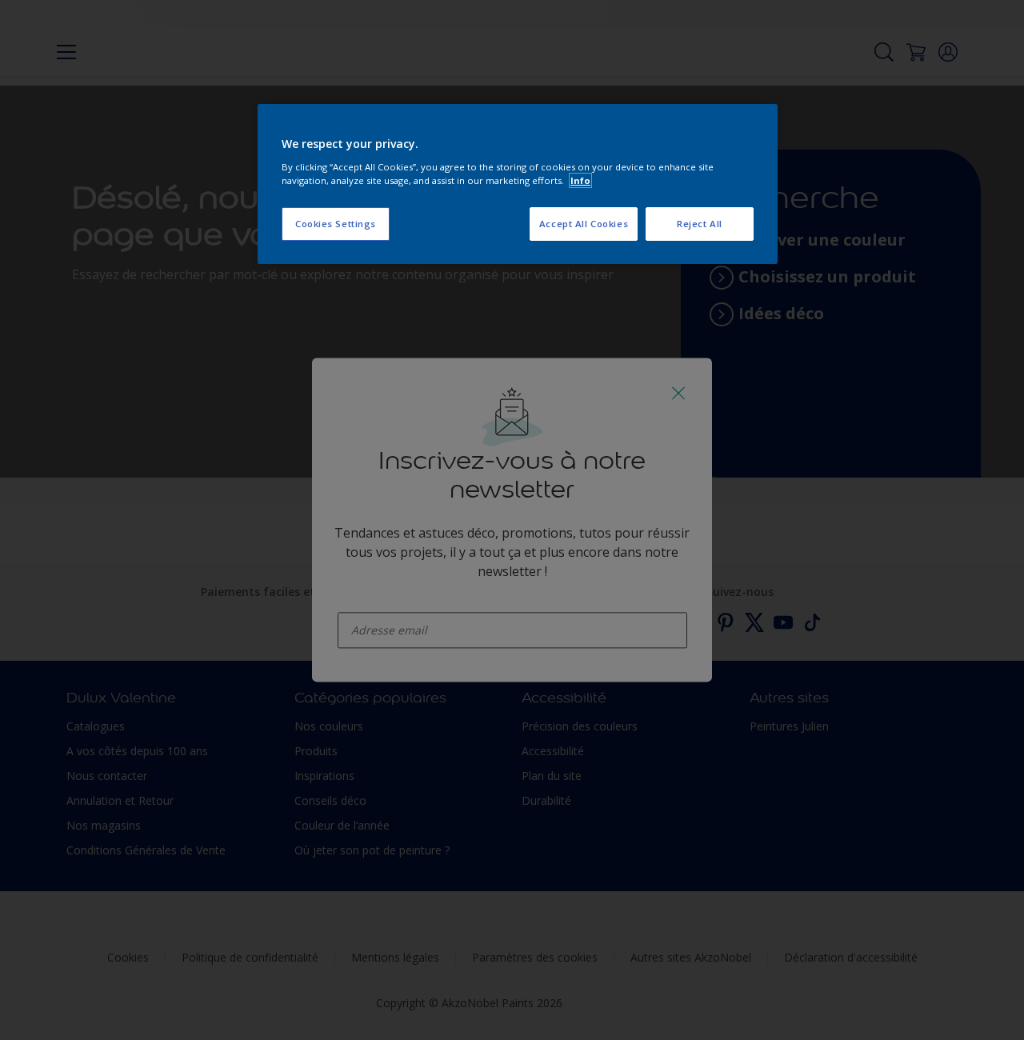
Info (580, 180)
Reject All (699, 224)
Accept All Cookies (583, 224)
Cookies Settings (335, 224)
